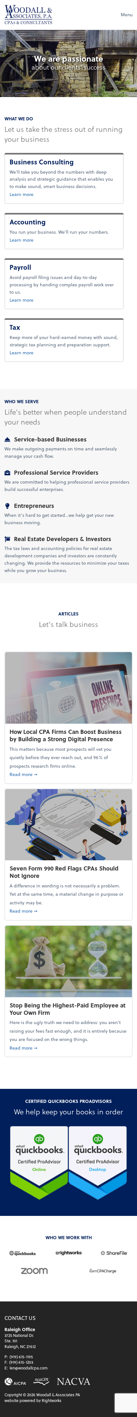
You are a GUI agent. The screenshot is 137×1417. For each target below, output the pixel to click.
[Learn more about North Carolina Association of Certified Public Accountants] (41, 1382)
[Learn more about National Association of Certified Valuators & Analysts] (73, 1382)
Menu (127, 14)
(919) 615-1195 (21, 1357)
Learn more (50, 194)
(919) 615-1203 (21, 1362)
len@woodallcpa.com (28, 1368)
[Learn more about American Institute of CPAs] (15, 1382)
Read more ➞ (68, 774)
